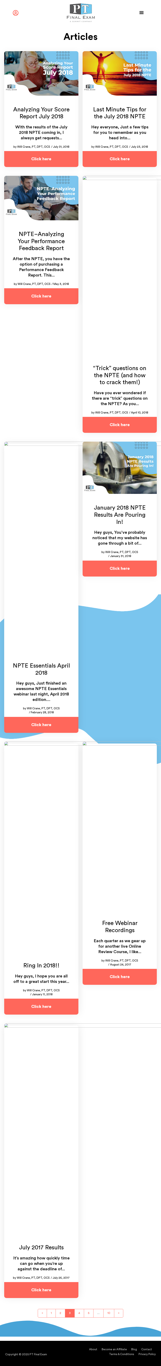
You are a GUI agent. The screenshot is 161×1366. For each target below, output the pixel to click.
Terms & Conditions (121, 1354)
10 (110, 1312)
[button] (141, 12)
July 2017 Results (41, 1247)
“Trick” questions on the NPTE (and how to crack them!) (119, 375)
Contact (146, 1349)
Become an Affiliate (114, 1349)
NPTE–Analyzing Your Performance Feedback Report (41, 241)
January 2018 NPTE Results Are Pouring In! (120, 515)
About (93, 1349)
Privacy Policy (147, 1354)
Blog (134, 1349)
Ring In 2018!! (41, 965)
